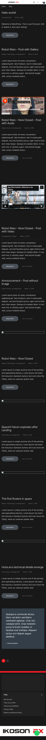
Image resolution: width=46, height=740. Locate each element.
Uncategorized (6, 17)
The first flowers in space (17, 498)
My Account (8, 699)
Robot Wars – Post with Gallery (20, 49)
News (9, 128)
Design (4, 54)
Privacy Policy (8, 709)
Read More (10, 35)
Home (4, 6)
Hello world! (9, 12)
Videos (14, 236)
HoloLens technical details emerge (22, 567)
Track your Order (10, 703)
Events (4, 288)
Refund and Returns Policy (13, 712)
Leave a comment (27, 158)
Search (34, 2)
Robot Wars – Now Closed (17, 358)
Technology (11, 54)
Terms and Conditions (11, 706)
